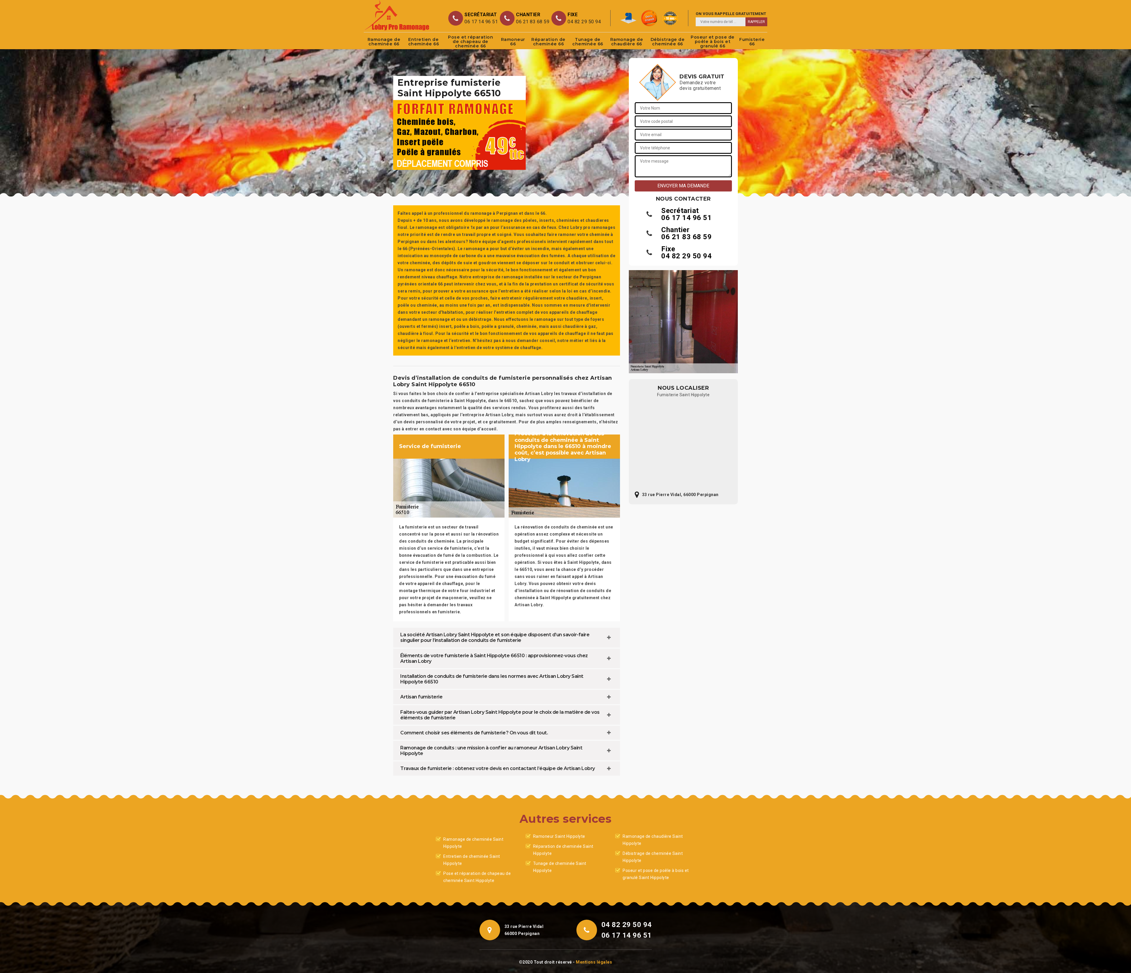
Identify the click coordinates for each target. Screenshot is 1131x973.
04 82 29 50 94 (584, 21)
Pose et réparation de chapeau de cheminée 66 (470, 41)
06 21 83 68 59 (532, 21)
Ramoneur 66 (513, 42)
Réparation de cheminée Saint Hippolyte (563, 850)
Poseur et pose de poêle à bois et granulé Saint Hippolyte (656, 874)
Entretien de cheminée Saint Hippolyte (471, 860)
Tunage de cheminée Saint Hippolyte (559, 867)
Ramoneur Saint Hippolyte (559, 836)
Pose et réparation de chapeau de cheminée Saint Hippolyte (477, 877)
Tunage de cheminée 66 (587, 42)
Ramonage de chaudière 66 (626, 42)
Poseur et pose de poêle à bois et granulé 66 (713, 41)
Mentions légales (594, 962)
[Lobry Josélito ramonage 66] (397, 15)
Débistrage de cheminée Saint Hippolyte (653, 857)
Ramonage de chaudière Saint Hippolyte (653, 840)
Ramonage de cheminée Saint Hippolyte (473, 843)
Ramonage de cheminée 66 (384, 42)
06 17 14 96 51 (481, 21)
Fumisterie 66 (752, 42)
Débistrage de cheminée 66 (668, 42)
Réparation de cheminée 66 (548, 42)
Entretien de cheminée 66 (423, 42)
